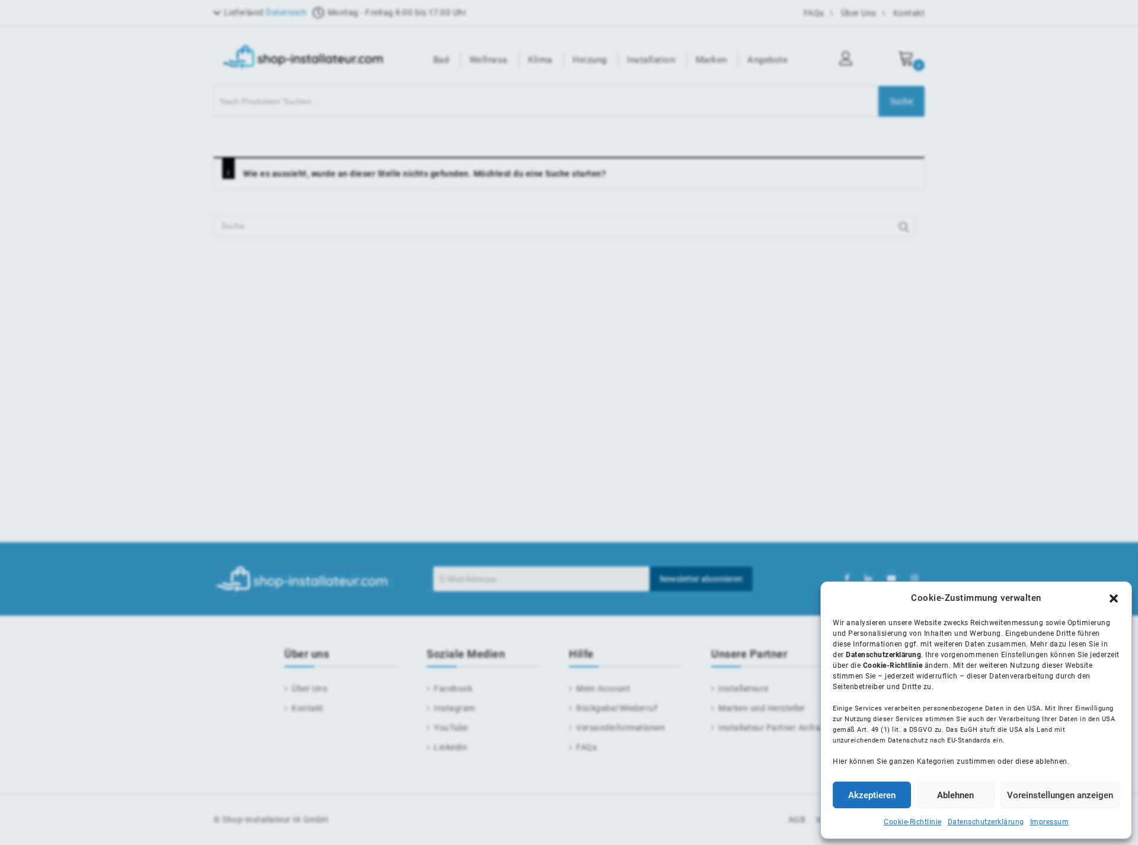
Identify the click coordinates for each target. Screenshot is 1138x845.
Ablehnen (955, 795)
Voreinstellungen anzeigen (1060, 795)
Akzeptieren (872, 795)
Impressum (1049, 822)
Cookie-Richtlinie (913, 822)
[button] (1114, 598)
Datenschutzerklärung (986, 822)
